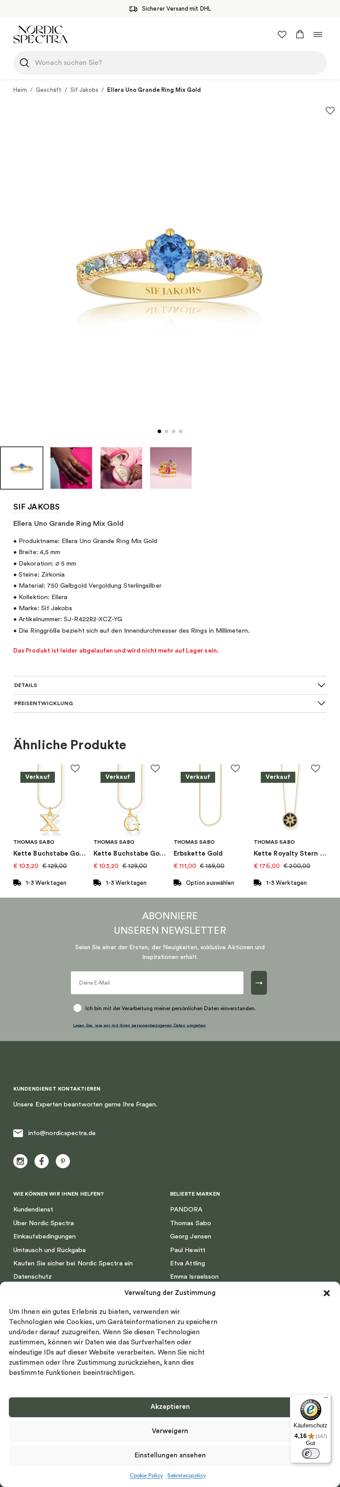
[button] (326, 1293)
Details (25, 685)
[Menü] (326, 1399)
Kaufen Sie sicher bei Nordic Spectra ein (73, 1263)
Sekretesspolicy (186, 1475)
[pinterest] (63, 1161)
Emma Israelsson (194, 1276)
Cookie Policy (146, 1475)
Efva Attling (187, 1263)
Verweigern (170, 1431)
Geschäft (49, 90)
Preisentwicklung (43, 703)
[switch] (311, 1453)
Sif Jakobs (84, 90)
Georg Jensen (190, 1236)
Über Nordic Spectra (43, 1223)
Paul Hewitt (187, 1250)
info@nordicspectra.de (62, 1133)
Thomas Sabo (190, 1223)
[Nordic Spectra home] (40, 34)
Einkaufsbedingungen (44, 1236)
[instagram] (20, 1161)
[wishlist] (282, 34)
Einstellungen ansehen (170, 1455)
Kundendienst (33, 1209)
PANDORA (186, 1209)
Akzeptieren (170, 1407)
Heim (20, 90)
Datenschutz (32, 1276)
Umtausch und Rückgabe (49, 1250)
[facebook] (42, 1161)
